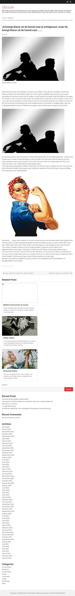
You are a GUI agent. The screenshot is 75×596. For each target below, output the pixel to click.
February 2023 (7, 499)
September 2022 (8, 511)
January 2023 (7, 502)
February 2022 (7, 528)
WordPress (61, 593)
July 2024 (5, 460)
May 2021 (5, 549)
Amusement (6, 567)
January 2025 (7, 446)
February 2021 (7, 556)
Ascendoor (44, 593)
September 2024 (8, 455)
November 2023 (8, 478)
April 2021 (5, 551)
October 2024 (7, 453)
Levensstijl (6, 576)
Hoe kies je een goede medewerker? (15, 399)
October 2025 (7, 434)
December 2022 (8, 504)
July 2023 (5, 488)
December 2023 (8, 476)
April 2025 (5, 439)
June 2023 (6, 490)
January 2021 (7, 558)
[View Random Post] (67, 2)
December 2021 (8, 532)
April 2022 (5, 523)
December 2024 (8, 448)
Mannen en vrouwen (9, 404)
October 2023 (7, 481)
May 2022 (5, 521)
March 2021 (6, 553)
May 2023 (5, 492)
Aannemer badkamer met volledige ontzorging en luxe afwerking (26, 408)
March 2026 (6, 429)
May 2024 (5, 464)
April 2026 (5, 427)
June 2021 (5, 546)
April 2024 (5, 467)
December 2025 (8, 432)
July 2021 (5, 544)
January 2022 (7, 530)
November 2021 (8, 535)
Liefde (4, 579)
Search (4, 385)
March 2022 (6, 525)
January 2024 (7, 474)
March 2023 (6, 497)
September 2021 (8, 539)
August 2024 (7, 457)
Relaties (4, 34)
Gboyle (8, 7)
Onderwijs (6, 581)
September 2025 (8, 436)
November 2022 (8, 506)
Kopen (4, 574)
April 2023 (5, 495)
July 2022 (5, 516)
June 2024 (6, 462)
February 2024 (7, 471)
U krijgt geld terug (9, 406)
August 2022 (6, 513)
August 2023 (6, 485)
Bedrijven (5, 569)
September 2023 (8, 483)
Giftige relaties (8, 338)
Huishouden (6, 572)
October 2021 (7, 537)
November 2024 (8, 450)
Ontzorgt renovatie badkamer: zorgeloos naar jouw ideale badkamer (27, 401)
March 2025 (6, 441)
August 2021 (6, 542)
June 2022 (6, 518)
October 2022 (7, 509)
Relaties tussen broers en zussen (15, 305)
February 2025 (7, 443)
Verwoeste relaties (10, 371)
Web (3, 583)
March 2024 (6, 469)
